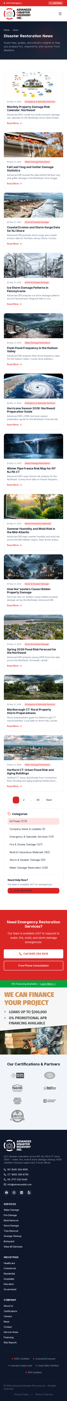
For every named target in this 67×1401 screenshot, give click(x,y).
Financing (9, 1337)
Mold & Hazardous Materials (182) (30, 852)
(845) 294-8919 (23, 890)
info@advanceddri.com (19, 1184)
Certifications (10, 1311)
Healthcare (9, 1263)
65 (38, 799)
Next (49, 799)
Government (10, 1289)
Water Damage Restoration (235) (29, 867)
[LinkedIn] (21, 1192)
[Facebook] (6, 1192)
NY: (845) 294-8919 (17, 1169)
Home (6, 30)
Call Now (57, 3)
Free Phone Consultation (33, 965)
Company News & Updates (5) (27, 829)
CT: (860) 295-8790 (18, 1174)
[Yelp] (29, 1192)
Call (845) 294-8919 (35, 953)
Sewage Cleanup (13, 1236)
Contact (8, 1327)
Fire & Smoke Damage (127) (26, 844)
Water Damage (11, 1210)
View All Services (13, 1246)
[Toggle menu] (60, 14)
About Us (8, 1306)
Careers (8, 1316)
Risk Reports (10, 1342)
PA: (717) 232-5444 (17, 1179)
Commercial (10, 1268)
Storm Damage (11, 1225)
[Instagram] (14, 1192)
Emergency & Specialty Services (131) (32, 836)
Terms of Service (44, 1394)
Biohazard (9, 1241)
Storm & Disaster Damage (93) (27, 859)
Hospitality (9, 1279)
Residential (9, 1273)
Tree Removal (11, 1231)
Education (9, 1284)
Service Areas (11, 1332)
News (7, 1321)
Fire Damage (10, 1215)
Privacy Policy (21, 1394)
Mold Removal (11, 1220)
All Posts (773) (18, 821)
